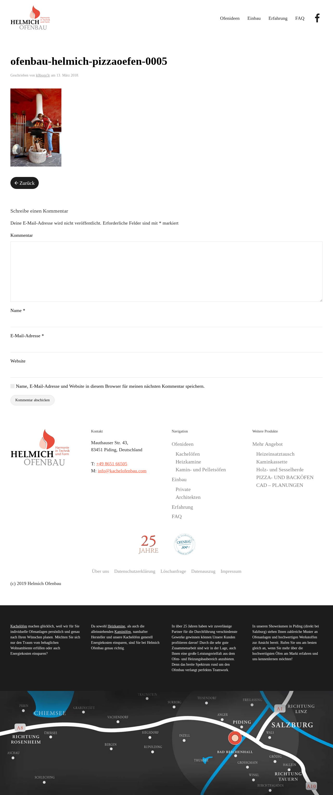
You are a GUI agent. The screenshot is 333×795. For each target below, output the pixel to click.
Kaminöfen (122, 632)
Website (17, 361)
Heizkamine (188, 462)
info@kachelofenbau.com (122, 470)
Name (17, 310)
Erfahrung (277, 18)
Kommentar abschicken (32, 400)
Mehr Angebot (267, 444)
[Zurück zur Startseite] (30, 18)
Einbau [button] (254, 18)
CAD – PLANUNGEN (279, 485)
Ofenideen (183, 444)
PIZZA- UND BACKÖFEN (284, 477)
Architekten (188, 497)
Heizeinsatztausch (275, 454)
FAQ (299, 18)
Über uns (100, 571)
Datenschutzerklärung (134, 571)
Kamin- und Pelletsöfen (201, 469)
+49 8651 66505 (111, 463)
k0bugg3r (43, 75)
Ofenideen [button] (230, 18)
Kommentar (21, 235)
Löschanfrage (173, 571)
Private (183, 489)
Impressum (231, 571)
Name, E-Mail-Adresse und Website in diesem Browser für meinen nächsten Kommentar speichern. (110, 386)
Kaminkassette (271, 462)
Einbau (179, 479)
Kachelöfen (188, 454)
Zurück (27, 183)
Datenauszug (203, 571)
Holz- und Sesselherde (280, 469)
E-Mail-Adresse (27, 335)
